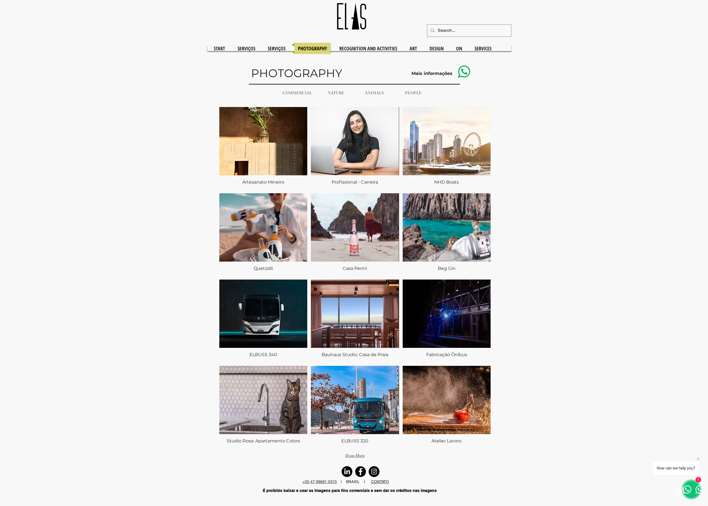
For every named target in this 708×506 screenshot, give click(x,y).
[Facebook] (360, 471)
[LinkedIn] (347, 471)
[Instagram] (374, 471)
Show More (355, 455)
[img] (355, 407)
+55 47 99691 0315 (320, 481)
